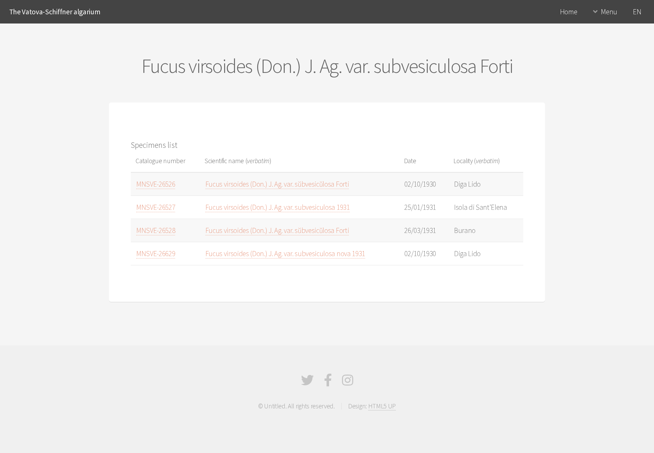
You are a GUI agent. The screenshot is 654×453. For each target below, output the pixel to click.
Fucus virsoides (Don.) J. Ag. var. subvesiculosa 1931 (277, 207)
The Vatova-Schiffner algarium (54, 11)
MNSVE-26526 (155, 184)
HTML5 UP (382, 406)
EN (637, 11)
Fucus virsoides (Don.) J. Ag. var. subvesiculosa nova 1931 (285, 253)
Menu (609, 11)
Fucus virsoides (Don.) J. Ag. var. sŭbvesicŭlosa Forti (277, 184)
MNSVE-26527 (155, 207)
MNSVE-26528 (155, 230)
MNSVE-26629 (155, 253)
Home (568, 11)
